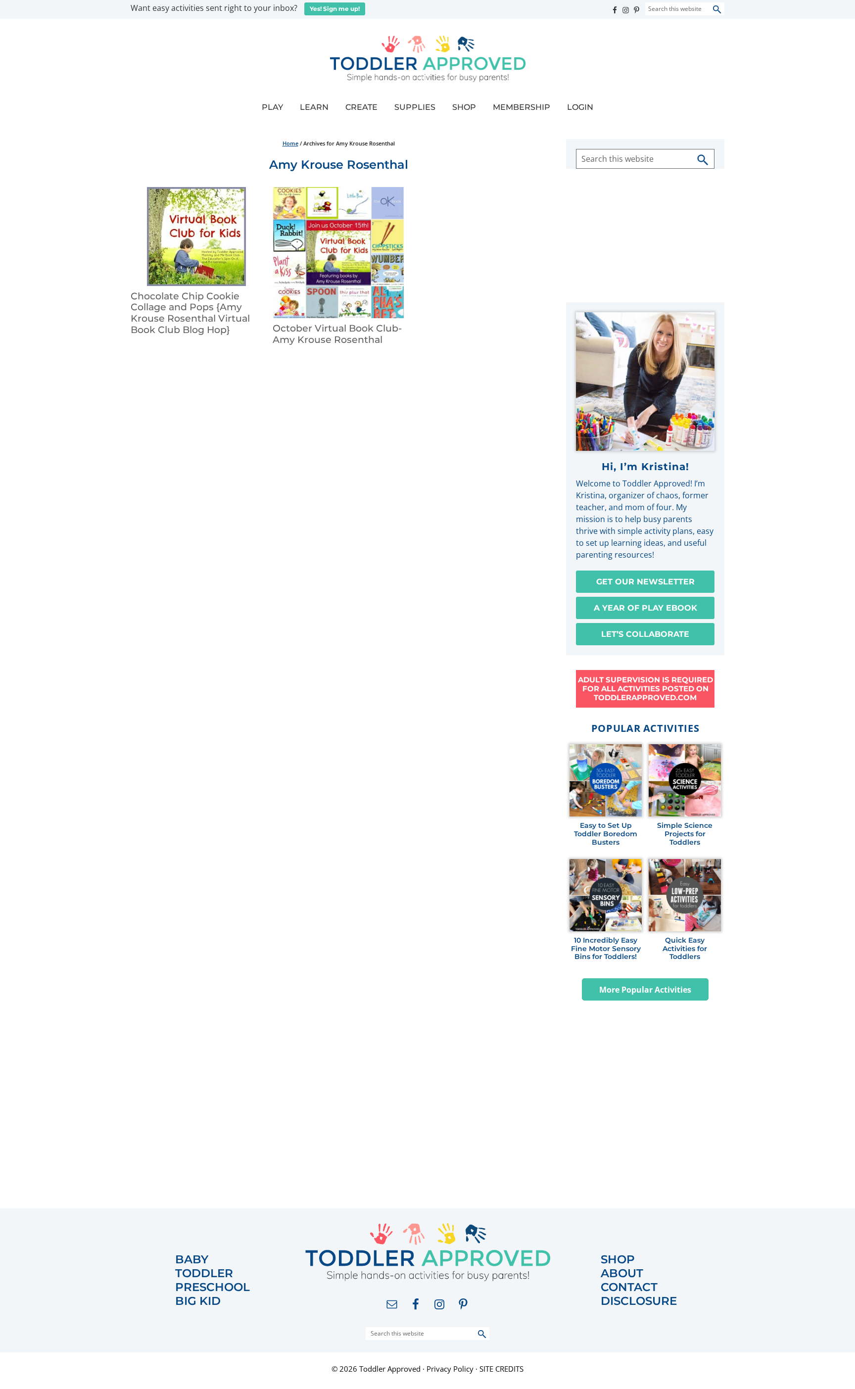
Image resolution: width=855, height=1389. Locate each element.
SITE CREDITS (501, 1369)
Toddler (204, 1273)
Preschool (212, 1287)
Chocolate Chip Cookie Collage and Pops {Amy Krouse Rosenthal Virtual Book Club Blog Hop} (190, 312)
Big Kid (198, 1301)
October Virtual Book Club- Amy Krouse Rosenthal (337, 334)
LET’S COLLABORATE (645, 634)
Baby (191, 1259)
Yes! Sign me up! (335, 8)
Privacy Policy (450, 1369)
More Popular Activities (645, 989)
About (622, 1273)
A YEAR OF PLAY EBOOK (645, 608)
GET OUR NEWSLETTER (645, 581)
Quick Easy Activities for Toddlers (685, 948)
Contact (629, 1287)
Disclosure (639, 1301)
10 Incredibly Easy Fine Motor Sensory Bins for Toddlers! (606, 948)
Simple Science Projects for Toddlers (684, 833)
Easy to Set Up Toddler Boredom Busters (605, 833)
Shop (618, 1259)
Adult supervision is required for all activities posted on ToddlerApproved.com (645, 688)
